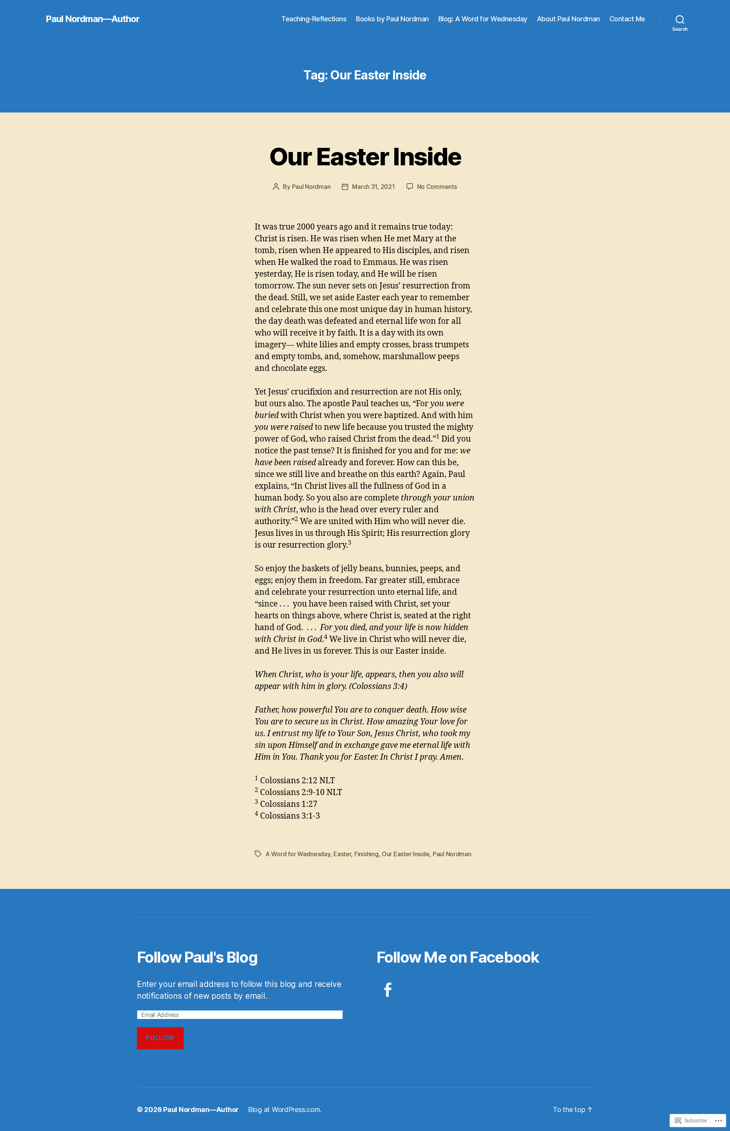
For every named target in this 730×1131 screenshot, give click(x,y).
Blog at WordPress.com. (284, 1110)
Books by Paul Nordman (392, 19)
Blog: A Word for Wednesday (482, 19)
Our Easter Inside (365, 156)
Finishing (366, 854)
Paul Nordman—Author (93, 19)
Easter (342, 854)
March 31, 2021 (373, 186)
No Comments (437, 186)
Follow (160, 1038)
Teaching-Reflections (313, 19)
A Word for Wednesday (297, 854)
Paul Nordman (311, 186)
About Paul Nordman (568, 19)
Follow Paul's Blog (197, 957)
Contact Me (627, 19)
